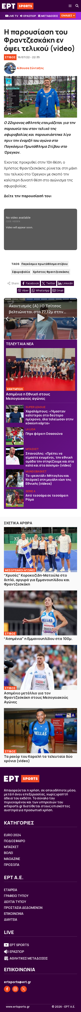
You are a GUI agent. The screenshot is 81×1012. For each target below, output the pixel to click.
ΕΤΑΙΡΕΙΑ (10, 890)
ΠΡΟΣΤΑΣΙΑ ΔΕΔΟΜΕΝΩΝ (23, 907)
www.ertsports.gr (18, 1006)
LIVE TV (13, 16)
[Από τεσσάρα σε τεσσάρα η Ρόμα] (15, 498)
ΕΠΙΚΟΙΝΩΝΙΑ (13, 913)
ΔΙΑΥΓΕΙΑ (10, 919)
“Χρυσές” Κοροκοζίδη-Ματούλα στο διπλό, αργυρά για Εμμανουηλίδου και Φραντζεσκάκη (37, 579)
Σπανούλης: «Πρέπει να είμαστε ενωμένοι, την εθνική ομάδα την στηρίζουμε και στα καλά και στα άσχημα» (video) (50, 459)
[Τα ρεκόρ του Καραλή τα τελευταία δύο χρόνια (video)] (40, 730)
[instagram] (15, 989)
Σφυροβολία (21, 272)
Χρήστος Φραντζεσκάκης (51, 272)
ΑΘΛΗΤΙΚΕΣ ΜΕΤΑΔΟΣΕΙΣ (29, 958)
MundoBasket (36, 471)
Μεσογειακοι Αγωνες (20, 570)
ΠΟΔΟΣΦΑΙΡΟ (14, 841)
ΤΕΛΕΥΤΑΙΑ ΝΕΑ (20, 343)
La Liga (30, 429)
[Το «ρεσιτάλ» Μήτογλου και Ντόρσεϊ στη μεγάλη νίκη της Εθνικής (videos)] (15, 478)
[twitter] (23, 989)
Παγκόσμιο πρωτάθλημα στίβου (44, 264)
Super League (35, 407)
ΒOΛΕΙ (8, 853)
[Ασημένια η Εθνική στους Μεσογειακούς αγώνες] (40, 369)
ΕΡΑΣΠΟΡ (29, 16)
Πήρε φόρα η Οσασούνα (44, 433)
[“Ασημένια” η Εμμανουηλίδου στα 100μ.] (40, 612)
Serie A (30, 491)
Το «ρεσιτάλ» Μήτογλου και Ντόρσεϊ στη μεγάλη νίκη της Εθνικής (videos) (48, 479)
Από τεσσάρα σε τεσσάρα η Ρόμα (47, 497)
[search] (77, 6)
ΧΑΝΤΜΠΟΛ (15, 389)
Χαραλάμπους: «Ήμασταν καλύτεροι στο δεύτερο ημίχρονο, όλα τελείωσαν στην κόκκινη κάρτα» (50, 417)
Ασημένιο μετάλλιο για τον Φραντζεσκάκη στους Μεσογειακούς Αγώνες (36, 697)
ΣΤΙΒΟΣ (10, 57)
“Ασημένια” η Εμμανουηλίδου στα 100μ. (38, 638)
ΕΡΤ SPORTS (19, 945)
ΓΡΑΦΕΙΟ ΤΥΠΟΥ (16, 896)
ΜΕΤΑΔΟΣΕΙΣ (49, 16)
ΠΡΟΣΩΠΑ (11, 865)
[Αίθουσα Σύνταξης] (10, 68)
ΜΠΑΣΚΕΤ (32, 449)
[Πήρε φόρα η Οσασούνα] (15, 436)
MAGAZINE (12, 859)
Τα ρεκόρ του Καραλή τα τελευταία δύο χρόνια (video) (38, 758)
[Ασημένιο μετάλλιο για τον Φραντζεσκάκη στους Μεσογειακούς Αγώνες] (40, 667)
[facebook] (7, 989)
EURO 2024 (12, 835)
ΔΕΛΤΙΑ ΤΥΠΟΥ (15, 902)
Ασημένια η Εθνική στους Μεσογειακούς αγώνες (28, 396)
